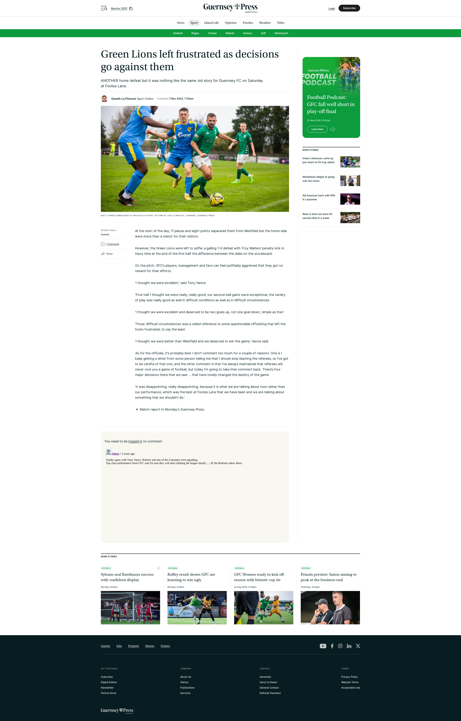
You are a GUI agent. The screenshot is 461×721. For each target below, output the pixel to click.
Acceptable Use (350, 687)
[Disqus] (194, 492)
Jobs (119, 646)
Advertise (265, 676)
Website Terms (350, 682)
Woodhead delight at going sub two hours (319, 178)
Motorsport (281, 33)
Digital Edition (109, 682)
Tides (280, 23)
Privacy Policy (349, 676)
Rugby (195, 33)
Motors (149, 646)
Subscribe (349, 8)
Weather (119, 8)
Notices (165, 646)
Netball (230, 33)
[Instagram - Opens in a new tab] (340, 646)
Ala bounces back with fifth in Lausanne (319, 197)
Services (185, 693)
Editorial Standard (270, 693)
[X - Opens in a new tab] (358, 646)
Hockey (247, 33)
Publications (187, 687)
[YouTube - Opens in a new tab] (323, 646)
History (184, 682)
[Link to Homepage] (230, 8)
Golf (263, 33)
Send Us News (268, 682)
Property (133, 646)
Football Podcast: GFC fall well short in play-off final (331, 104)
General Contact (269, 687)
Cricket (212, 33)
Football (177, 33)
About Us (185, 676)
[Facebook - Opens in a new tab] (332, 646)
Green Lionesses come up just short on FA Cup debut (318, 160)
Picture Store (108, 693)
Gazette (105, 646)
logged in (135, 441)
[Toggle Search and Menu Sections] (104, 8)
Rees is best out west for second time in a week (317, 216)
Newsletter (107, 687)
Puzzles (248, 23)
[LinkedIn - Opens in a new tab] (349, 646)
